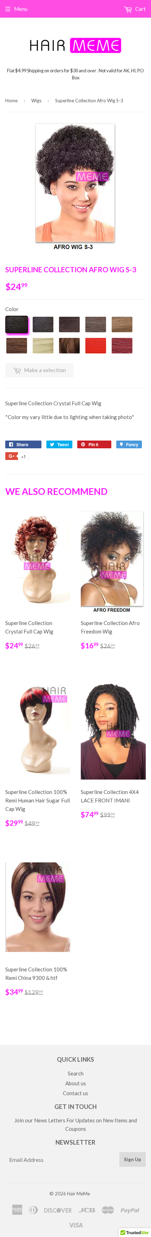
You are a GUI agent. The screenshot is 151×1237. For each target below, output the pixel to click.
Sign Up (132, 1159)
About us (75, 1083)
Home (11, 100)
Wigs (36, 100)
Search (76, 1073)
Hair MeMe (78, 1193)
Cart (140, 9)
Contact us (75, 1093)
